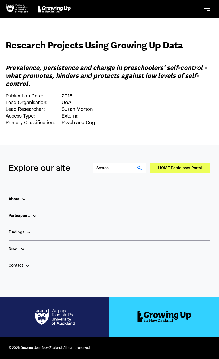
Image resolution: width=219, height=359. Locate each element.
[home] (38, 9)
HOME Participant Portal (180, 168)
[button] (207, 8)
